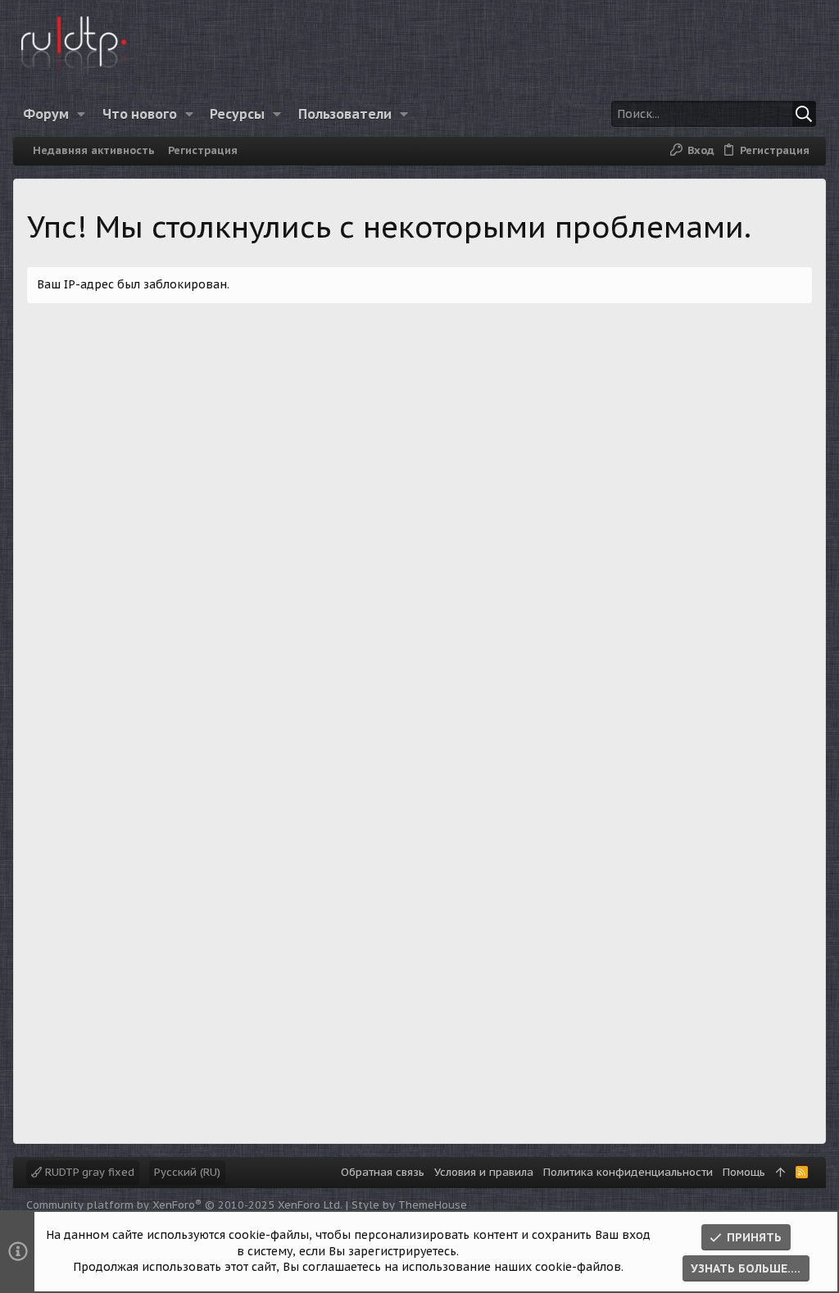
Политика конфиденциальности (628, 1172)
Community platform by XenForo (184, 1205)
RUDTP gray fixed (88, 1172)
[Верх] (780, 1172)
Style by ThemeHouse (409, 1205)
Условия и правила (483, 1172)
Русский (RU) (187, 1172)
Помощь (744, 1172)
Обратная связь (382, 1172)
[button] (81, 114)
